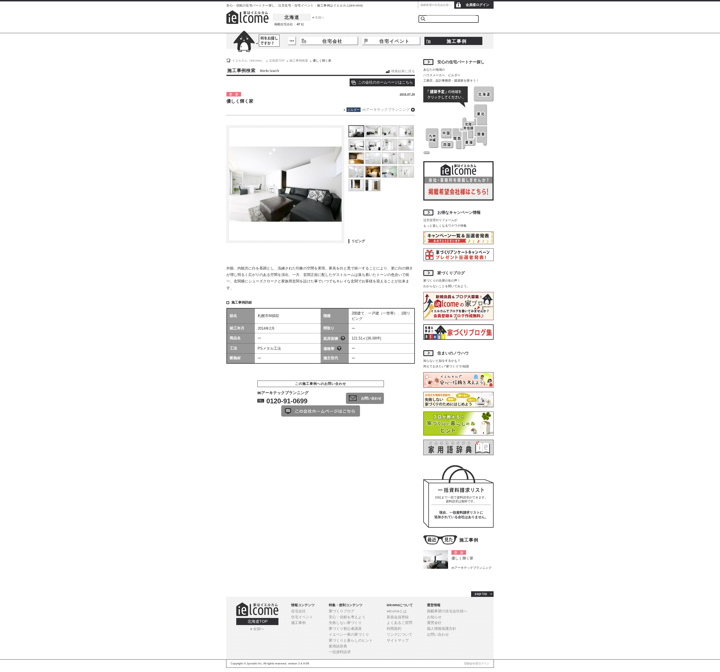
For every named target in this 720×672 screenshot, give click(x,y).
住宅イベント (394, 41)
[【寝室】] (373, 176)
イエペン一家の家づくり (349, 634)
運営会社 (434, 623)
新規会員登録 (398, 617)
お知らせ (434, 617)
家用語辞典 (338, 646)
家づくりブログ (341, 611)
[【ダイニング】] (389, 135)
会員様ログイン (477, 5)
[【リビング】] (356, 135)
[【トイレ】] (406, 162)
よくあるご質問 (399, 623)
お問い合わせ (371, 398)
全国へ (319, 17)
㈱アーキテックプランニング (386, 109)
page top (481, 593)
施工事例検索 (298, 60)
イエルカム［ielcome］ (248, 60)
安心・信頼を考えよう (347, 617)
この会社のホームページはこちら (385, 82)
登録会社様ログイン (476, 663)
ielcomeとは (397, 611)
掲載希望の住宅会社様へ (435, 4)
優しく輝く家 (462, 558)
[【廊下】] (406, 176)
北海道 (292, 17)
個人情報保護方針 (441, 628)
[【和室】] (356, 162)
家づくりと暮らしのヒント (351, 640)
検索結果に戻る (403, 71)
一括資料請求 (340, 652)
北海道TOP (257, 621)
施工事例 (457, 41)
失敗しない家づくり (345, 623)
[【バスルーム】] (356, 176)
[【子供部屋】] (389, 176)
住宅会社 (332, 41)
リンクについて (399, 634)
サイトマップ (398, 640)
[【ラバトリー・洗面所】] (373, 162)
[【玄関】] (356, 189)
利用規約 (394, 628)
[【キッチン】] (389, 149)
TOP (292, 41)
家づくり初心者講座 (345, 628)
